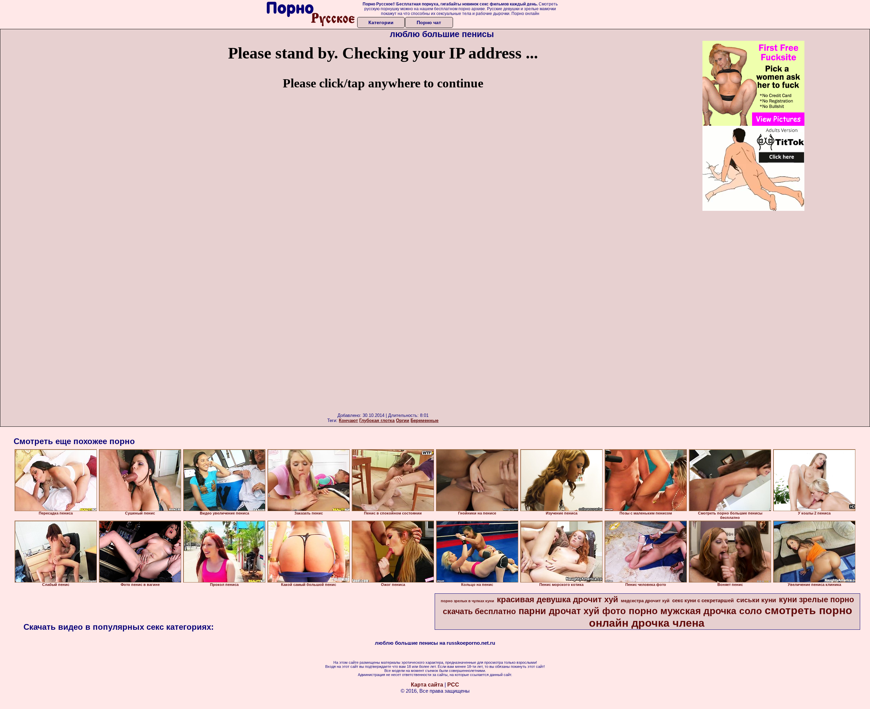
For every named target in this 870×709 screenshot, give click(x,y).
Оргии (402, 420)
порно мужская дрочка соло (695, 611)
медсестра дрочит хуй (645, 600)
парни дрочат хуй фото (572, 611)
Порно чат (429, 22)
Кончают (348, 420)
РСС (453, 685)
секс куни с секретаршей (703, 600)
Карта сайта (427, 685)
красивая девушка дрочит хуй (557, 599)
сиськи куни (756, 600)
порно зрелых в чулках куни (467, 601)
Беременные (424, 420)
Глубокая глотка (377, 420)
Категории (381, 22)
